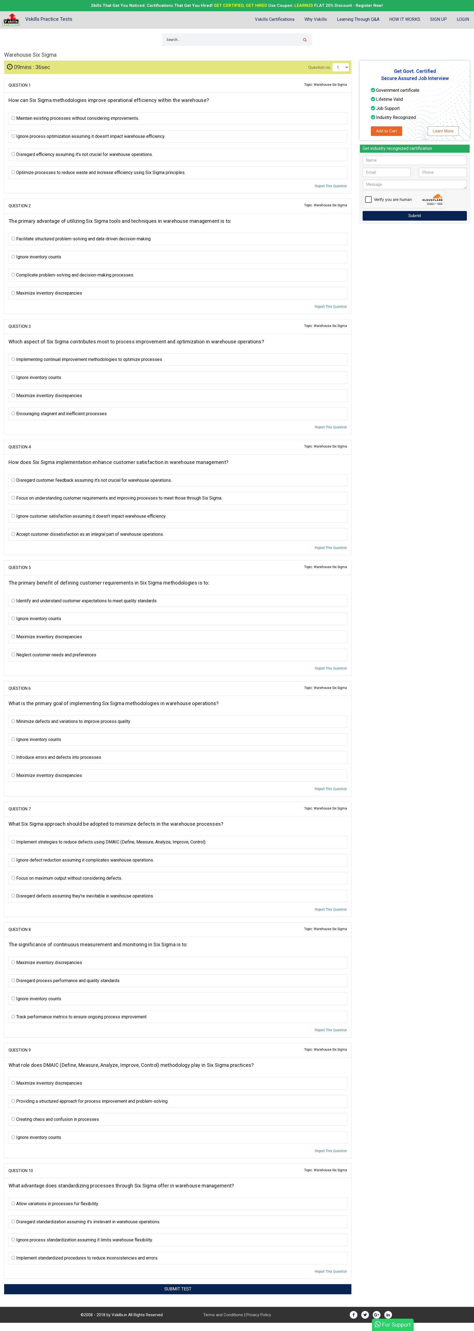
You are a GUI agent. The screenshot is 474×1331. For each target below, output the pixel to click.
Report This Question (331, 186)
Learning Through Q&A (358, 19)
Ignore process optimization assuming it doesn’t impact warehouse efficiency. (90, 136)
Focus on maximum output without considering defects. (68, 878)
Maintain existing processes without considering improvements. (77, 118)
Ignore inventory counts (38, 257)
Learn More (443, 131)
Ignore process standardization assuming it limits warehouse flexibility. (84, 1239)
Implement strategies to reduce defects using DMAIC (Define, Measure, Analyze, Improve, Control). (110, 842)
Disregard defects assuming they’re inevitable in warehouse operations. (84, 896)
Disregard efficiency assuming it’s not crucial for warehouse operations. (84, 154)
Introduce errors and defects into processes (58, 757)
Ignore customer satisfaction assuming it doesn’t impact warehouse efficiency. (90, 516)
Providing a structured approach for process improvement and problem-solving (91, 1101)
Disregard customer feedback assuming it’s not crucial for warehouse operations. (93, 480)
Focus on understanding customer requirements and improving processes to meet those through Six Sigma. (118, 498)
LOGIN (463, 19)
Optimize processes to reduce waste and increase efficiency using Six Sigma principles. (100, 172)
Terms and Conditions (223, 1314)
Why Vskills (315, 19)
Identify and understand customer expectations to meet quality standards (86, 600)
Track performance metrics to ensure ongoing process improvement (80, 1016)
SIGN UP (438, 19)
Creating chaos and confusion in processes (57, 1119)
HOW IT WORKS (404, 19)
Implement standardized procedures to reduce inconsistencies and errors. (86, 1258)
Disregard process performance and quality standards (67, 980)
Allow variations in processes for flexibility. (57, 1203)
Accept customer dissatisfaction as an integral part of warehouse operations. (89, 534)
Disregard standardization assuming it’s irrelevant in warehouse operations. (87, 1221)
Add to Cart (386, 131)
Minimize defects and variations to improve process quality (72, 721)
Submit (414, 215)
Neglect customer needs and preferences (55, 654)
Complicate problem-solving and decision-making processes (74, 275)
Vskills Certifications (275, 19)
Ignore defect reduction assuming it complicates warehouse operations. (84, 860)
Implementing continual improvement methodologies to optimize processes (88, 359)
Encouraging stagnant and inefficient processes (61, 413)
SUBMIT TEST (177, 1289)
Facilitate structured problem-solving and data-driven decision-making (83, 238)
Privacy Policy (258, 1314)
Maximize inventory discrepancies (48, 293)
